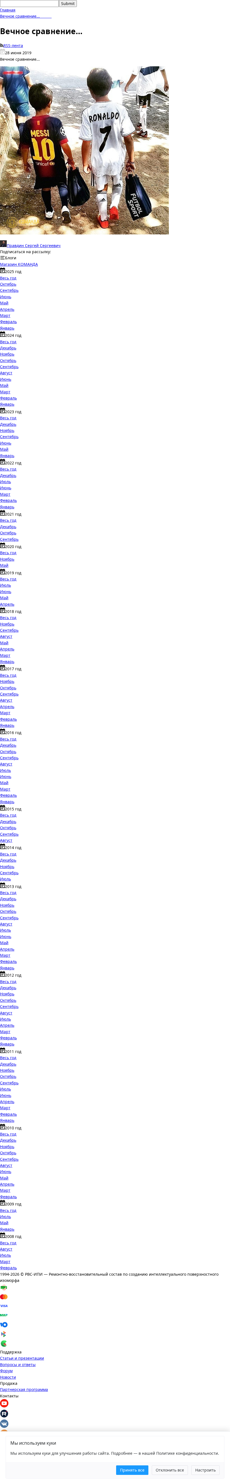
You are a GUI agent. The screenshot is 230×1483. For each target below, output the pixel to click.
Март (5, 315)
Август (6, 372)
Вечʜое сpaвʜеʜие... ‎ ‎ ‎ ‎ (26, 16)
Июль (5, 481)
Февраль (8, 321)
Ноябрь (7, 354)
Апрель (7, 309)
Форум (6, 1370)
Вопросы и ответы (18, 1364)
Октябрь (8, 284)
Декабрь (8, 348)
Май (4, 302)
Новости (8, 1377)
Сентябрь (9, 290)
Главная (7, 10)
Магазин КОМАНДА (19, 264)
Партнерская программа (24, 1389)
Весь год (8, 278)
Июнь (5, 296)
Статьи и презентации (22, 1358)
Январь (7, 328)
